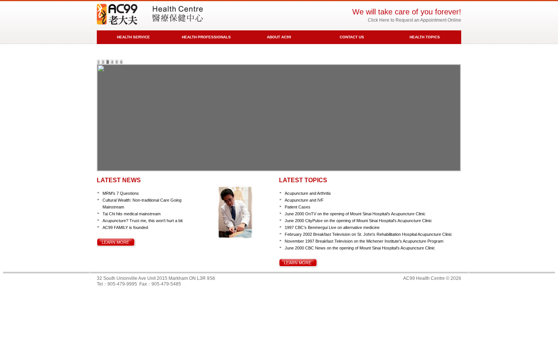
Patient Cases (298, 207)
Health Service (133, 37)
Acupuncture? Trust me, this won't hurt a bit (142, 220)
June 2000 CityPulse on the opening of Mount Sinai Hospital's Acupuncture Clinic (358, 220)
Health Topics (425, 37)
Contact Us (352, 37)
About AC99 (279, 37)
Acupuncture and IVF (304, 200)
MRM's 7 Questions (120, 193)
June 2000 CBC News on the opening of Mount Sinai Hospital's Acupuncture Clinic (360, 248)
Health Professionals (206, 37)
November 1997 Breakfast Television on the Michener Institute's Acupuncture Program (364, 241)
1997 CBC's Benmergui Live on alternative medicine (332, 227)
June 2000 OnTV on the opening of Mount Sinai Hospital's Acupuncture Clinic (355, 213)
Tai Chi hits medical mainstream (131, 213)
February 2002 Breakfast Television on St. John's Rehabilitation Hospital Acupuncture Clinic (368, 234)
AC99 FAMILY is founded (125, 227)
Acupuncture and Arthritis (308, 193)
